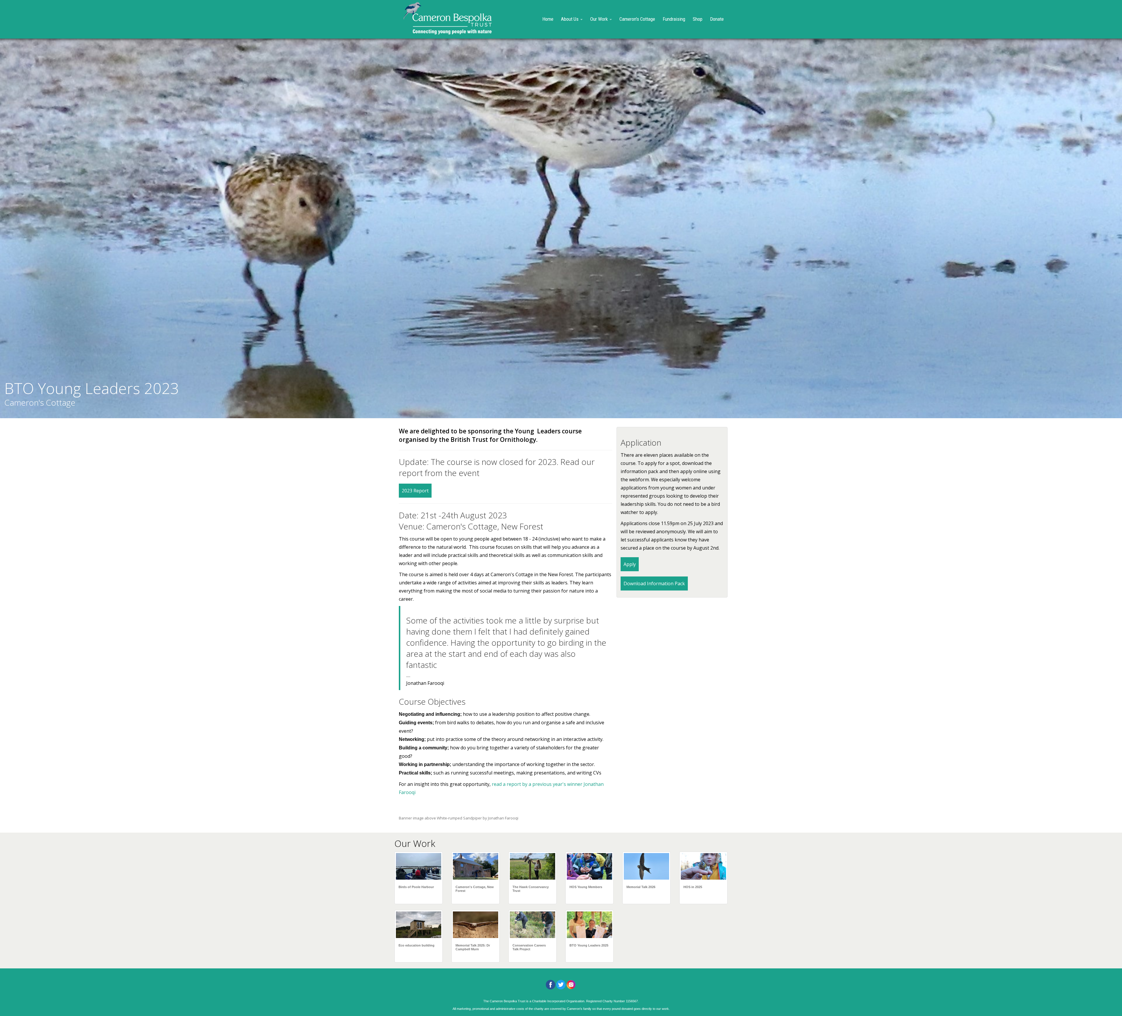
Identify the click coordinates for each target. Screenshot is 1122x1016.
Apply (630, 564)
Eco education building (416, 945)
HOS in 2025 (692, 887)
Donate (717, 19)
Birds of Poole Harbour (416, 887)
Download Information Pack (654, 583)
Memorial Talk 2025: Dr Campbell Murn (473, 947)
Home (547, 19)
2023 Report (415, 490)
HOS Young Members (585, 887)
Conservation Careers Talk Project (529, 947)
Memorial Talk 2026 (640, 887)
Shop (697, 19)
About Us (570, 19)
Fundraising (674, 19)
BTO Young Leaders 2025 (588, 945)
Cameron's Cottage (637, 19)
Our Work (599, 19)
